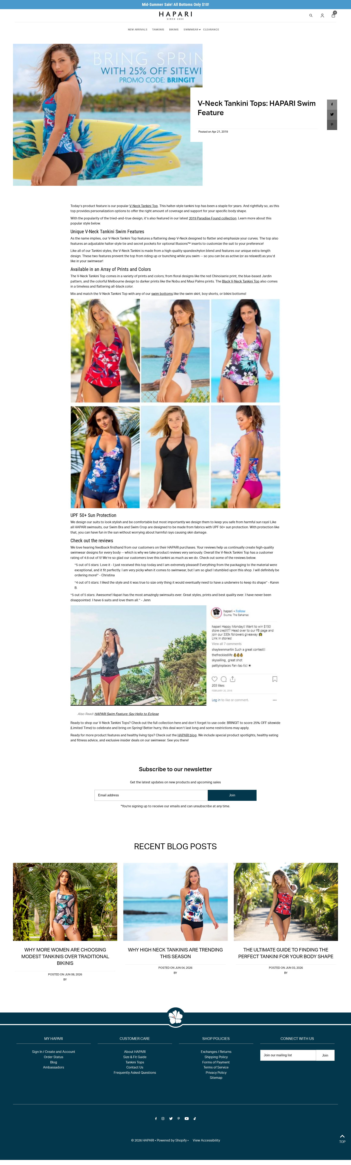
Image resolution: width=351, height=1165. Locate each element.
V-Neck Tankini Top (143, 206)
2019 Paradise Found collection (212, 218)
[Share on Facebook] (332, 105)
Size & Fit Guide (134, 1057)
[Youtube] (187, 819)
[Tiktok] (195, 819)
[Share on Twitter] (332, 115)
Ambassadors (53, 1067)
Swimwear (191, 30)
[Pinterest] (179, 819)
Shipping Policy (216, 1057)
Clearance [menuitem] (211, 30)
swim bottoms (162, 294)
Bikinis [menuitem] (174, 30)
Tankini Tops (135, 1062)
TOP (342, 1142)
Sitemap (216, 1078)
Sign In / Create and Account (53, 1052)
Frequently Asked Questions (135, 1073)
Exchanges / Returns (216, 1052)
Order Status (53, 1057)
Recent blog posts (175, 847)
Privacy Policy (216, 1073)
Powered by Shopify (172, 1140)
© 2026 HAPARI (142, 1140)
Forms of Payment (216, 1062)
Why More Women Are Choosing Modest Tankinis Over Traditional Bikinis (65, 957)
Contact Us (134, 1067)
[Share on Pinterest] (332, 125)
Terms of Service (216, 1067)
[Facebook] (156, 819)
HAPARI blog (187, 735)
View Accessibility (206, 1140)
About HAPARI (135, 1052)
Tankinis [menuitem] (158, 30)
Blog (53, 1062)
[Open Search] (311, 15)
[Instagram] (162, 819)
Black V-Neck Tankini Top (240, 281)
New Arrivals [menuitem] (137, 30)
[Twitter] (171, 819)
